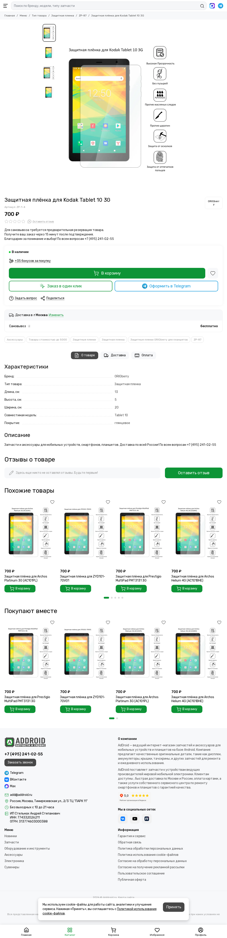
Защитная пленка (62, 15)
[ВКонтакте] (123, 819)
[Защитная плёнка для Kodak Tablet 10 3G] (121, 108)
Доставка (118, 355)
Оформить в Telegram (170, 286)
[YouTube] (135, 819)
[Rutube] (147, 819)
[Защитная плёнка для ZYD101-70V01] (85, 533)
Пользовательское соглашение (141, 873)
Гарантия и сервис (132, 836)
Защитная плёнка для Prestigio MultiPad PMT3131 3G (138, 578)
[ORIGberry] (213, 203)
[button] (60, 108)
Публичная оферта (132, 880)
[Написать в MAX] (212, 6)
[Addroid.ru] (25, 742)
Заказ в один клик (64, 286)
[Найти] (202, 6)
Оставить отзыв (193, 472)
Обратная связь (129, 842)
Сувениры (11, 867)
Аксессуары (15, 339)
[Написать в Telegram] (220, 6)
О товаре (88, 355)
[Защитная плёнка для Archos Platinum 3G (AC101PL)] (30, 533)
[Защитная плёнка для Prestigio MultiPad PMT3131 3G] (141, 533)
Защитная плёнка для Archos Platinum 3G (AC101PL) (25, 578)
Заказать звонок (20, 762)
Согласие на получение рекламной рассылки (151, 867)
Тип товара (39, 15)
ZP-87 (82, 15)
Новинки (10, 836)
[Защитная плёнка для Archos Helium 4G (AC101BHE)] (197, 533)
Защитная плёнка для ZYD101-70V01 (82, 578)
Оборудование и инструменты (27, 848)
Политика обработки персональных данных (150, 848)
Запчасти (11, 842)
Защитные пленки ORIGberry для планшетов (159, 339)
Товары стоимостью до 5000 (48, 339)
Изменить (56, 315)
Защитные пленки (84, 339)
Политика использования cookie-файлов (148, 855)
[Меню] (5, 5)
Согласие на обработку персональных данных (152, 861)
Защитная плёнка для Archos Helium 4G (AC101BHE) (192, 578)
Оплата (147, 355)
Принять (173, 907)
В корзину (111, 273)
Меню (23, 15)
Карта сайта (126, 897)
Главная (9, 15)
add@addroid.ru (21, 795)
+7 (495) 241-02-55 (23, 754)
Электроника (14, 861)
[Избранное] (212, 273)
